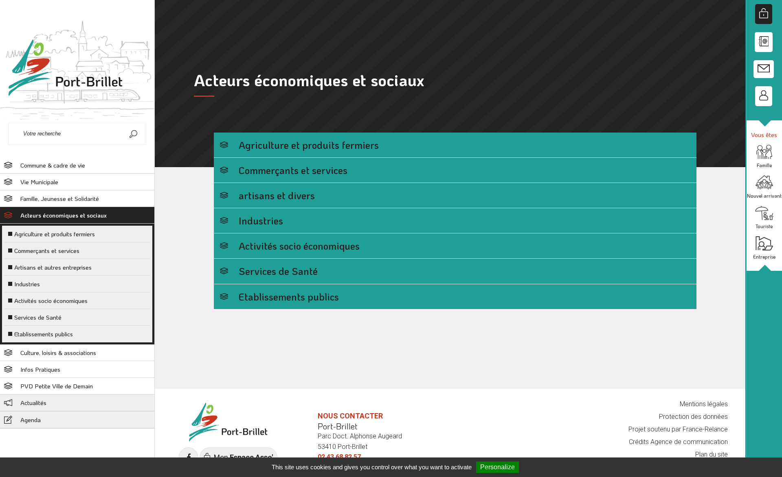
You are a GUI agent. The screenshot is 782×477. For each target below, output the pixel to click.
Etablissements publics (43, 334)
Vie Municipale (39, 182)
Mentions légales (704, 404)
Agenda (30, 420)
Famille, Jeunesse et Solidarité (59, 198)
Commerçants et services (46, 250)
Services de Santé (38, 317)
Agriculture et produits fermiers (54, 234)
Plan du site (711, 454)
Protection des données (693, 416)
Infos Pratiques (40, 369)
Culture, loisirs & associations (58, 352)
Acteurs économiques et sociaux (63, 215)
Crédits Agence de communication (678, 442)
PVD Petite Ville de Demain (56, 386)
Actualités (33, 403)
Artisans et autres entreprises (53, 267)
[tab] (77, 165)
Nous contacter (350, 416)
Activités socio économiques (51, 300)
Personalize (497, 467)
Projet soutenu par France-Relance (678, 429)
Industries (27, 284)
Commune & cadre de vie (52, 165)
